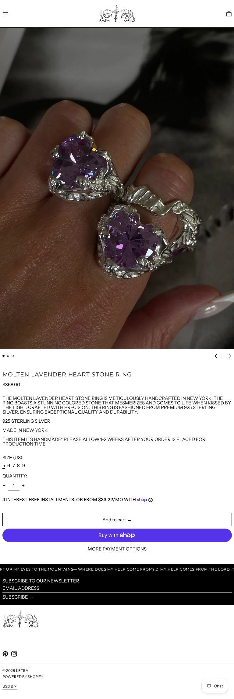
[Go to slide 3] (13, 356)
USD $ (7, 686)
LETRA (22, 670)
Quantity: (14, 476)
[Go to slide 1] (3, 356)
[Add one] (23, 486)
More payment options (117, 549)
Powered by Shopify (22, 676)
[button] (229, 14)
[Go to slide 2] (8, 356)
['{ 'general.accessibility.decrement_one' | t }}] (4, 486)
